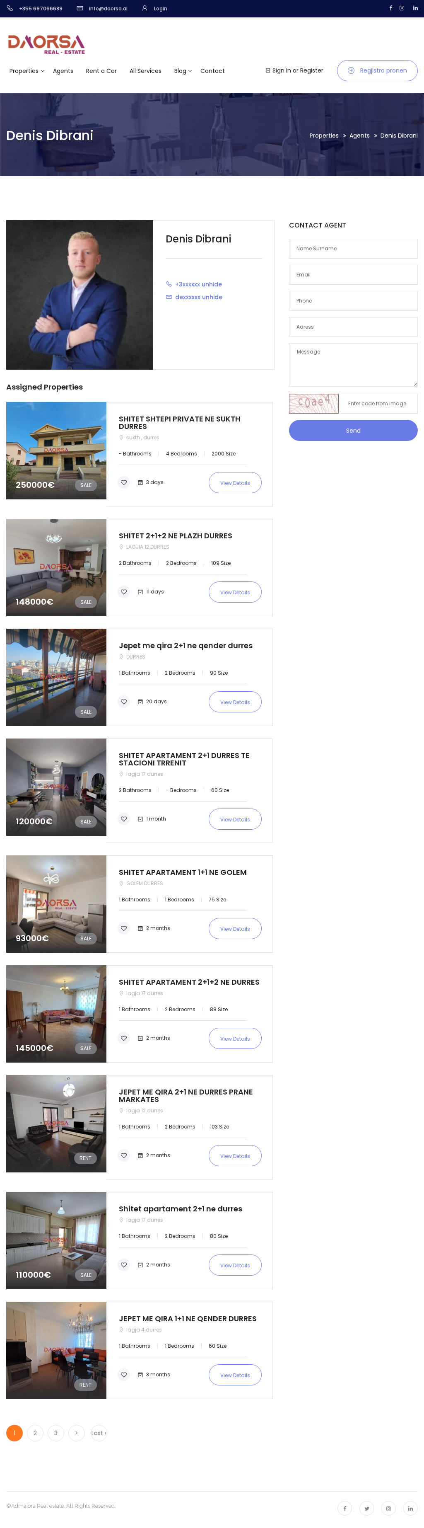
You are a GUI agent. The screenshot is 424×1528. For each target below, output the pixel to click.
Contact (212, 71)
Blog (180, 71)
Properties (24, 71)
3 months (157, 1374)
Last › (99, 1433)
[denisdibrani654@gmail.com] (170, 296)
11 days (154, 591)
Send (353, 430)
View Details (235, 483)
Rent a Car (101, 71)
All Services (145, 71)
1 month (155, 818)
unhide (212, 284)
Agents (63, 71)
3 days (154, 482)
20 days (156, 701)
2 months (157, 928)
